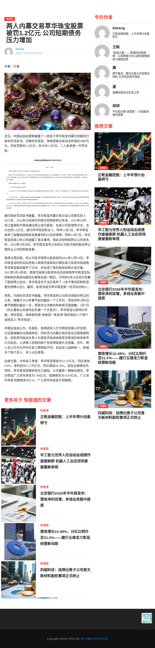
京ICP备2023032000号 (94, 638)
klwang (20, 48)
